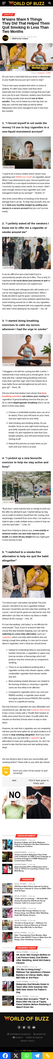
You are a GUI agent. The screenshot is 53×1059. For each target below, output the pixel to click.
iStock (11, 167)
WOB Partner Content (20, 39)
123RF (48, 73)
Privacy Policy (28, 1041)
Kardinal (41, 73)
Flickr (11, 268)
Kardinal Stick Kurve (40, 710)
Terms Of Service (34, 1038)
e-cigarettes (34, 738)
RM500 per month (24, 177)
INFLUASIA (27, 1051)
